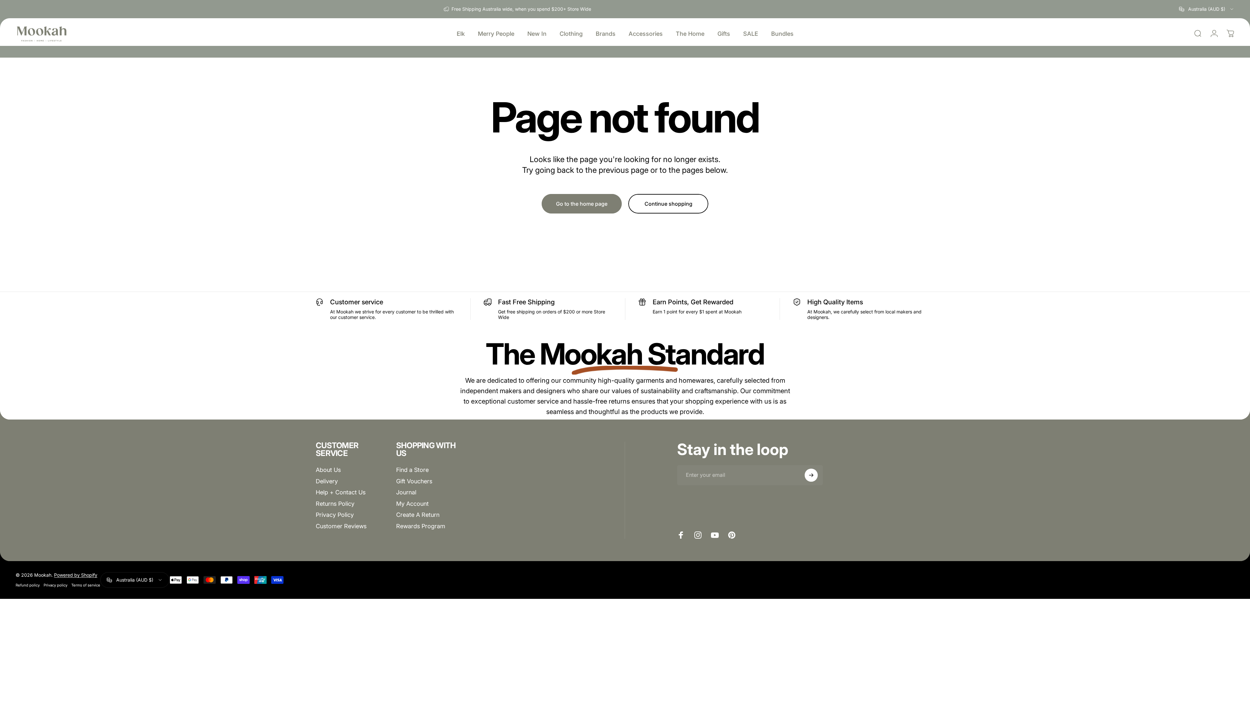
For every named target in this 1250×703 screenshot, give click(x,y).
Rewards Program (420, 526)
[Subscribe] (811, 475)
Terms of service (85, 585)
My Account (412, 503)
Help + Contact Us (341, 492)
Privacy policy (55, 585)
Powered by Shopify (75, 575)
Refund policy (28, 585)
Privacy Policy (335, 514)
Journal (406, 492)
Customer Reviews (341, 526)
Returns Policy (335, 503)
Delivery (327, 481)
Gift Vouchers (414, 481)
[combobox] (1206, 9)
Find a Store (412, 469)
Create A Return (417, 514)
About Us (328, 469)
